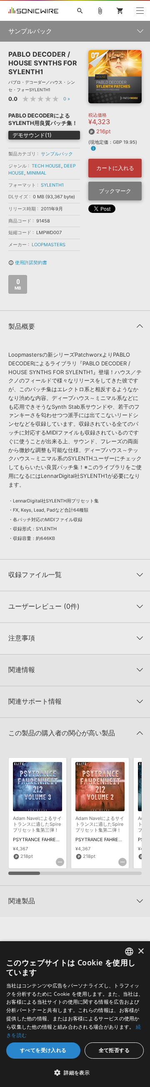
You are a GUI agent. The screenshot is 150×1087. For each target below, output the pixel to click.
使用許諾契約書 (27, 262)
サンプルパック (57, 154)
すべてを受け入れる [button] (43, 1050)
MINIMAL (36, 173)
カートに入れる (115, 168)
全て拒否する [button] (114, 1050)
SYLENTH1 (52, 185)
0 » (66, 99)
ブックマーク (115, 190)
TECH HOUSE (46, 166)
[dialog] (75, 1014)
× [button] (141, 951)
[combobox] (129, 951)
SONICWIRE (33, 11)
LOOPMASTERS (48, 244)
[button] (75, 1072)
